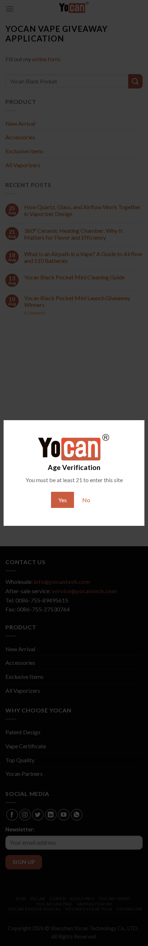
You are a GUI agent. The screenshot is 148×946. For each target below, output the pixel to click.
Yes (62, 499)
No (86, 499)
